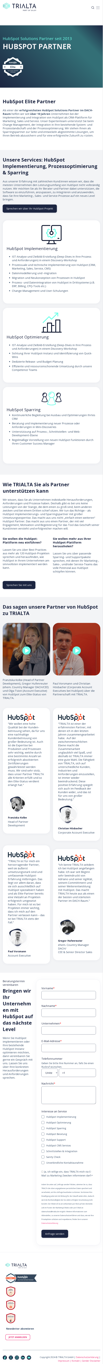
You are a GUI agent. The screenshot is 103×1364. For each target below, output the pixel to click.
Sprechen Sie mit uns (19, 585)
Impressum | (65, 1360)
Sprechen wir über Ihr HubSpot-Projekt (29, 208)
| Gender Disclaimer (90, 1360)
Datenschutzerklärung (49, 1223)
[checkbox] (68, 1140)
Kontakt (76, 1360)
